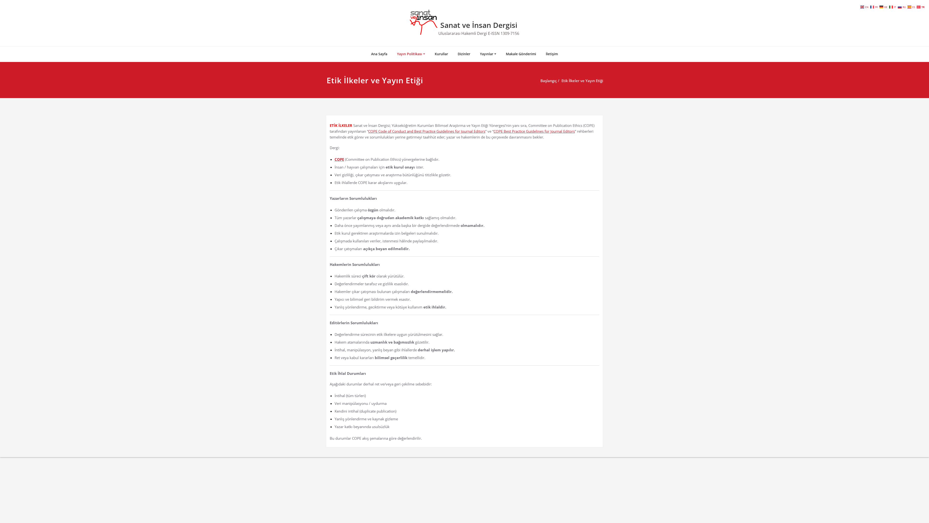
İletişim (552, 54)
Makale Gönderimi (521, 54)
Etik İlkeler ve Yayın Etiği (582, 80)
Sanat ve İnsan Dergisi (478, 25)
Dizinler (464, 54)
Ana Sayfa (379, 54)
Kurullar (441, 54)
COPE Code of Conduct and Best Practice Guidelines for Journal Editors (426, 131)
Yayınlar (486, 54)
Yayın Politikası (409, 54)
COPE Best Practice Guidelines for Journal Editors (534, 131)
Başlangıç (548, 80)
